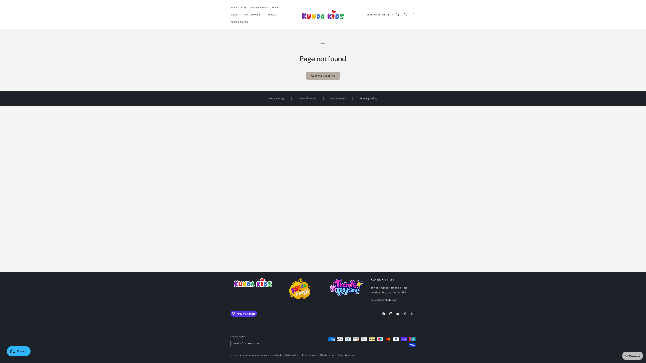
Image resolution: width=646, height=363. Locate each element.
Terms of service (307, 98)
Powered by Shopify (258, 355)
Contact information (346, 355)
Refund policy (338, 98)
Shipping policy (368, 98)
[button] (235, 14)
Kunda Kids (243, 355)
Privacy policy (276, 98)
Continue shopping (323, 76)
